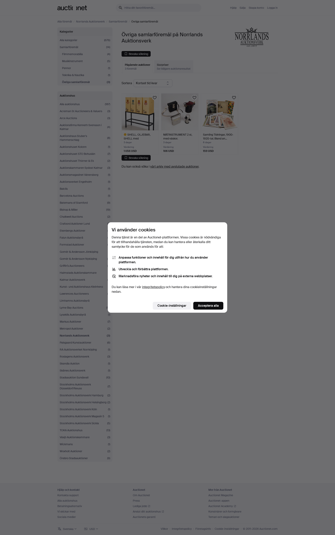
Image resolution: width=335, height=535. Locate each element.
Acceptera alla (208, 306)
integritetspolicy (153, 287)
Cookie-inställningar (171, 306)
